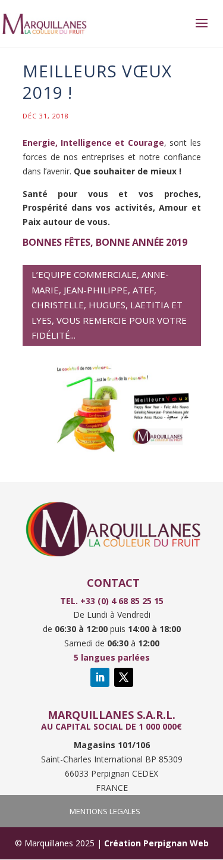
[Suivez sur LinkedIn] (99, 677)
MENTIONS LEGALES (105, 811)
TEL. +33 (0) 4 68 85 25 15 (112, 600)
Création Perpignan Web (156, 843)
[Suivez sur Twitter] (123, 677)
